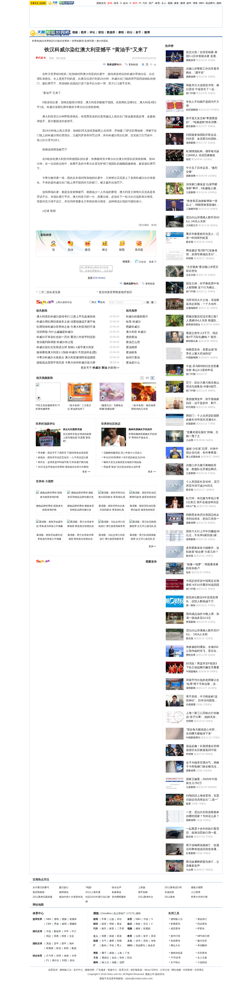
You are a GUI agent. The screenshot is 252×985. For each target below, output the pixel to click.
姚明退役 (64, 892)
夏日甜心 (64, 887)
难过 (104, 249)
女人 (163, 3)
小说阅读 (202, 962)
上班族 (141, 887)
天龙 (95, 957)
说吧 (122, 962)
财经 (135, 3)
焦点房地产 (119, 913)
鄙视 (122, 249)
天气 (104, 940)
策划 (101, 32)
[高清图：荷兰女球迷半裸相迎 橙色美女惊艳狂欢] (80, 524)
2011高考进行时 (173, 887)
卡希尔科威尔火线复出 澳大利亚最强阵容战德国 (66, 357)
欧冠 (58, 948)
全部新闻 (187, 969)
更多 (151, 261)
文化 (129, 940)
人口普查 (195, 892)
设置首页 (53, 969)
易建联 (73, 923)
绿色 (153, 940)
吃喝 (119, 940)
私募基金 (116, 892)
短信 (114, 957)
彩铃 (122, 957)
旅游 (95, 940)
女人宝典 (202, 957)
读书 (138, 940)
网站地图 (176, 969)
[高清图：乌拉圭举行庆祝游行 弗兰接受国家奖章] (111, 524)
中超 (48, 931)
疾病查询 (175, 940)
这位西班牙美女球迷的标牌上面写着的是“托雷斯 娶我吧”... (77, 438)
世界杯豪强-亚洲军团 (83, 41)
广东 (127, 953)
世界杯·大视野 (45, 481)
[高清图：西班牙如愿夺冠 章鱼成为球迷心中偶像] (49, 524)
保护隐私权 (136, 969)
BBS (201, 3)
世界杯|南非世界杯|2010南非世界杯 (50, 41)
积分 (129, 32)
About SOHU (151, 969)
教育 (129, 936)
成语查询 (175, 928)
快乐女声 (116, 887)
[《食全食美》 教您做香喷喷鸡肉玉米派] (143, 392)
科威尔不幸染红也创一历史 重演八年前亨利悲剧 (66, 336)
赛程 (121, 32)
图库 (83, 32)
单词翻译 (202, 945)
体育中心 (38, 913)
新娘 (111, 936)
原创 (145, 940)
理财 (111, 923)
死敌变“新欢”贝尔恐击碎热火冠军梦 (122, 467)
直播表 (73, 919)
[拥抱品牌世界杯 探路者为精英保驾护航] (49, 495)
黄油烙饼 (131, 347)
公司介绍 (165, 969)
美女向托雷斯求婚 (72, 429)
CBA (48, 923)
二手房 (120, 928)
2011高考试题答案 (42, 897)
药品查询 (202, 923)
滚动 (72, 960)
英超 (48, 943)
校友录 (151, 945)
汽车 (145, 3)
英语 (153, 936)
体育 (116, 3)
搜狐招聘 (89, 969)
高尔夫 (55, 960)
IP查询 (200, 928)
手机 (111, 945)
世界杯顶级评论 (45, 423)
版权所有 (160, 974)
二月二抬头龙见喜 (49, 292)
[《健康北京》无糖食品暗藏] (111, 392)
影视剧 (146, 928)
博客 (195, 3)
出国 (138, 936)
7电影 (88, 887)
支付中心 (78, 969)
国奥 (56, 936)
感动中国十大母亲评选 (71, 897)
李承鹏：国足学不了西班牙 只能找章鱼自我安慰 (63, 452)
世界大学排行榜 (199, 897)
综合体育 (37, 955)
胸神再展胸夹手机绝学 (140, 429)
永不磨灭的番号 (41, 887)
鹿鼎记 (105, 957)
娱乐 (125, 3)
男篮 (56, 923)
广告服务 (101, 969)
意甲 (56, 943)
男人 (119, 945)
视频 (170, 3)
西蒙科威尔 (133, 326)
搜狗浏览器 (177, 953)
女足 (71, 936)
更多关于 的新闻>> (100, 367)
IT (140, 3)
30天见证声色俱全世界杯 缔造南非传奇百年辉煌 (63, 467)
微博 (182, 3)
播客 (176, 3)
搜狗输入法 (177, 919)
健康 (111, 940)
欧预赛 (49, 948)
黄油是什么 (133, 362)
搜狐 (96, 913)
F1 (47, 960)
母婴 (104, 936)
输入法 (105, 962)
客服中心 (112, 969)
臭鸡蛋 (139, 249)
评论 (92, 32)
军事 (104, 919)
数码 (104, 945)
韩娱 (138, 923)
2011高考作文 (145, 897)
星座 (119, 936)
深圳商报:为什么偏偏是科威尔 (55, 331)
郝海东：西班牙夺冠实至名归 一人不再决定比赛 (63, 457)
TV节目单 (176, 957)
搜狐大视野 (197, 887)
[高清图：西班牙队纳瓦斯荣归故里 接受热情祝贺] (142, 495)
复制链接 (133, 64)
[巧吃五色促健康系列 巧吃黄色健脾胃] (48, 392)
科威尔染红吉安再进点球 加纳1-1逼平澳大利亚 (65, 347)
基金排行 (202, 919)
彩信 (129, 957)
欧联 (66, 948)
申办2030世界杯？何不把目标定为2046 (124, 457)
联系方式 (124, 969)
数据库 (111, 32)
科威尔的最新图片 (137, 316)
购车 (104, 928)
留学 (145, 936)
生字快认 (175, 962)
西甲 (64, 943)
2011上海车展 (92, 892)
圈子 (104, 953)
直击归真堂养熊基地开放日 (115, 292)
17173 (130, 913)
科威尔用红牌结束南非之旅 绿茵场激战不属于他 (66, 321)
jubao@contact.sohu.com (139, 978)
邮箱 (111, 953)
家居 (157, 3)
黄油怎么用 (133, 342)
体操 (66, 955)
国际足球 (37, 943)
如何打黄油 (133, 357)
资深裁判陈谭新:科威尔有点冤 (55, 342)
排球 (58, 955)
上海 (119, 953)
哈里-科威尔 (133, 321)
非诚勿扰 (169, 892)
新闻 (109, 3)
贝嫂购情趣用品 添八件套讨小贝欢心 (123, 452)
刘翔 (64, 960)
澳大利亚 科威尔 (136, 331)
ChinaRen (106, 913)
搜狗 (219, 3)
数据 (74, 948)
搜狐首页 (101, 3)
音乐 (145, 923)
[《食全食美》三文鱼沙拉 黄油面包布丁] (80, 392)
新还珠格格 (38, 892)
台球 (74, 955)
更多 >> (86, 471)
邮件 (189, 3)
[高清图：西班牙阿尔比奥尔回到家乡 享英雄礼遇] (111, 495)
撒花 (87, 249)
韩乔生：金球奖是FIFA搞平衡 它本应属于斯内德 (63, 462)
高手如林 (143, 892)
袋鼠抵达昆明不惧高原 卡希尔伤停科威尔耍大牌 (66, 362)
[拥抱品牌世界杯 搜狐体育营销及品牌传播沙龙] (80, 495)
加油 (70, 249)
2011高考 (170, 897)
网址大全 (175, 945)
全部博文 (199, 969)
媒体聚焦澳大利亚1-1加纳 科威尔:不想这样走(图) (67, 352)
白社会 (142, 261)
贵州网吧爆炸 (119, 897)
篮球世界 (37, 919)
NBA (48, 919)
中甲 (66, 931)
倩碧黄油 (131, 336)
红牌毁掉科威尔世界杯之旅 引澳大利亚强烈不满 (66, 326)
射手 (138, 32)
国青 (64, 936)
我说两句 (210, 3)
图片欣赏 (202, 940)
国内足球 (37, 931)
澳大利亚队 (102, 41)
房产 (151, 3)
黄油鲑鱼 (131, 352)
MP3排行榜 (203, 936)
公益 (111, 919)
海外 (71, 943)
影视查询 (175, 923)
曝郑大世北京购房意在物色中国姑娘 (122, 462)
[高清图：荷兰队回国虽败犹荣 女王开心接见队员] (142, 524)
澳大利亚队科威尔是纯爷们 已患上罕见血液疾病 (66, 316)
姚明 (64, 923)
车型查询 (202, 953)
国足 (48, 936)
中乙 (74, 931)
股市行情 (175, 936)
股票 (104, 923)
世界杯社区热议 (110, 423)
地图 (114, 962)
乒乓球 (49, 955)
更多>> (152, 546)
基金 (119, 923)
